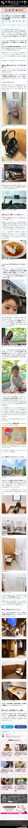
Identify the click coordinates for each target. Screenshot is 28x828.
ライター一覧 (9, 821)
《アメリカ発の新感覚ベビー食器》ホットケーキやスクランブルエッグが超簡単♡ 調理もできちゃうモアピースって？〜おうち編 (21, 788)
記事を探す (24, 825)
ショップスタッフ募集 (18, 823)
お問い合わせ (14, 821)
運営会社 (19, 821)
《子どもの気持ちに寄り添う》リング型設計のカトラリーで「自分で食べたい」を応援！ (21, 770)
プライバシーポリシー (10, 823)
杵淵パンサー (9, 734)
